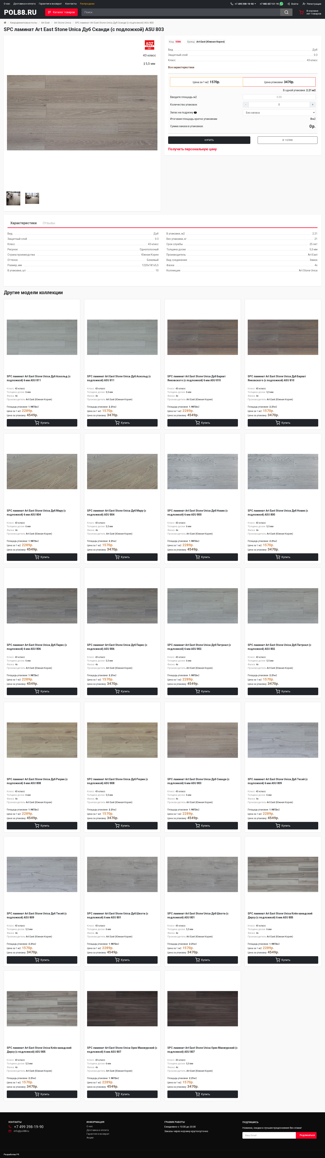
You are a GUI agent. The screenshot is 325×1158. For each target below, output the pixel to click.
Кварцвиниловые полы (23, 22)
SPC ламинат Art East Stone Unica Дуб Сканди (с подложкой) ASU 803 (114, 22)
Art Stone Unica (62, 22)
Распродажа (87, 3)
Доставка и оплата (24, 3)
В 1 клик (287, 140)
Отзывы (49, 223)
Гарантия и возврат (50, 3)
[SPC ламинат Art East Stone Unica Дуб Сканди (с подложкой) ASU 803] (82, 112)
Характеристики (23, 223)
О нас (7, 3)
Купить (209, 140)
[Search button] (286, 12)
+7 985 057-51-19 (269, 4)
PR (17, 1154)
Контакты (71, 3)
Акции (90, 1137)
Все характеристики (181, 67)
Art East (45, 22)
